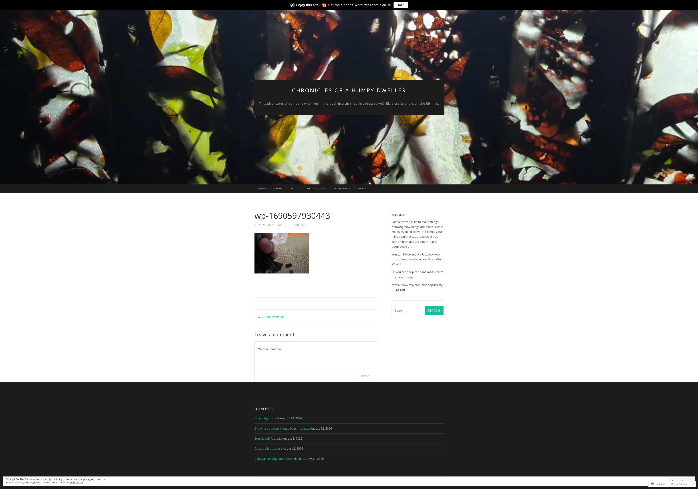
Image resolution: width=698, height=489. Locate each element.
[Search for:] (418, 310)
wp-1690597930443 (269, 317)
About (278, 188)
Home (262, 188)
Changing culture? (266, 418)
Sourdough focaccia (267, 438)
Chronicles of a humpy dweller (349, 90)
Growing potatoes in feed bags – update (281, 428)
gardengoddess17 (292, 225)
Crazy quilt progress (268, 448)
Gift (401, 5)
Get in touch (316, 188)
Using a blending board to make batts (280, 459)
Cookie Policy (76, 482)
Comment (364, 375)
